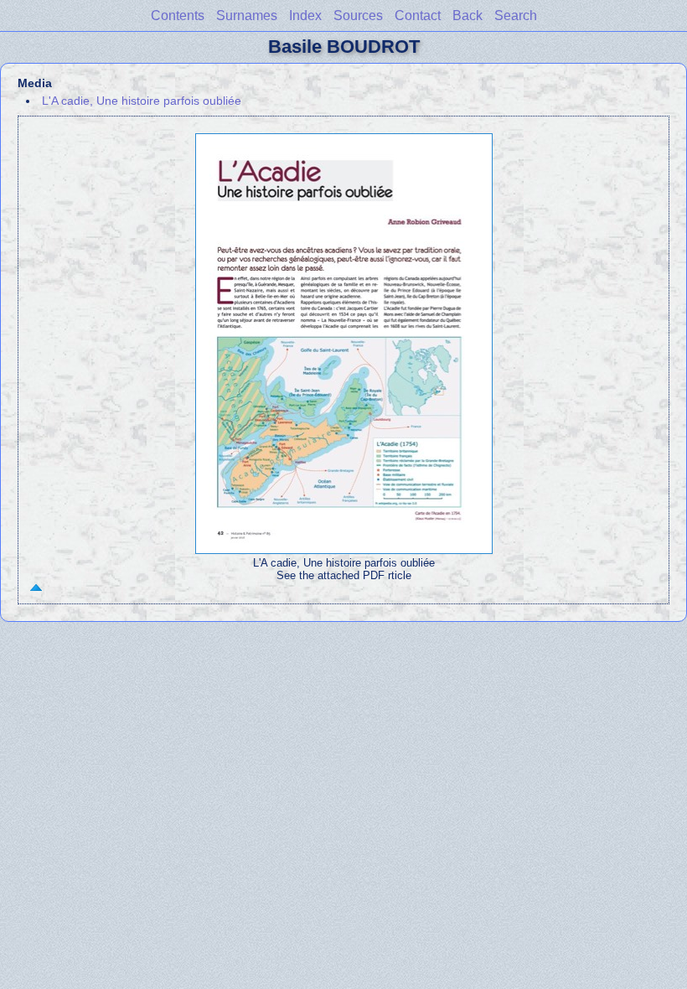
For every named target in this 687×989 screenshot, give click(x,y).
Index (305, 15)
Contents (177, 15)
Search (515, 15)
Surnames (246, 15)
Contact (418, 15)
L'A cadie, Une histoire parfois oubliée (141, 100)
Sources (358, 15)
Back (467, 15)
